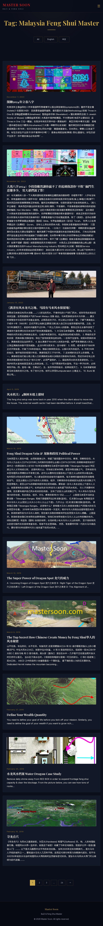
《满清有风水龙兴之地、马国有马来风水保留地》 (39, 308)
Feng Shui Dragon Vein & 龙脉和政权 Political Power (43, 453)
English (50, 39)
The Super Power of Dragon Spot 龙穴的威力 (38, 578)
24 (62, 882)
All (38, 39)
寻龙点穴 (13, 837)
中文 (64, 39)
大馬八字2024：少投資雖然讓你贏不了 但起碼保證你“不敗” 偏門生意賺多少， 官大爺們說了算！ (50, 188)
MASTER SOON (16, 6)
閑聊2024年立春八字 (20, 102)
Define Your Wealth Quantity (27, 715)
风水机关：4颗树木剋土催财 (25, 394)
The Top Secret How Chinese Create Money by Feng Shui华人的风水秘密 (51, 639)
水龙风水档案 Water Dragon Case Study (34, 774)
